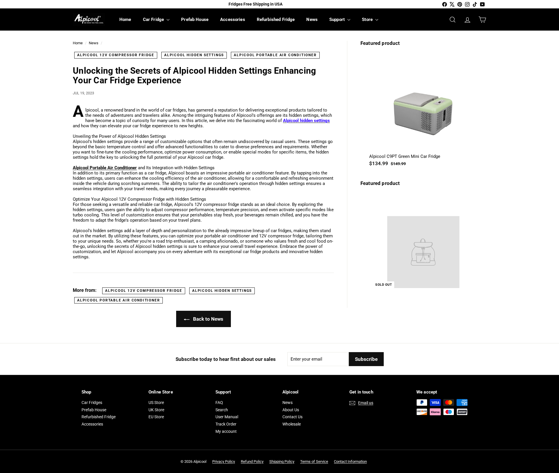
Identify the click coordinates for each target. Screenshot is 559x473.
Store (368, 19)
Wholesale (291, 424)
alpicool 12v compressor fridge (115, 55)
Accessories (232, 19)
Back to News (207, 319)
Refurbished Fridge (276, 19)
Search (221, 409)
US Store (156, 402)
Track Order (225, 424)
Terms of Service (314, 461)
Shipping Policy (281, 461)
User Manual (226, 416)
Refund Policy (252, 461)
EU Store (156, 416)
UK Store (156, 409)
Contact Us (292, 416)
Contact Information (350, 461)
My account (226, 431)
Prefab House (194, 19)
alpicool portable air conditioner (275, 55)
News (312, 19)
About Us (290, 409)
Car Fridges (92, 402)
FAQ (219, 402)
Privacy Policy (223, 461)
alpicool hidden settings (194, 55)
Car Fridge (154, 19)
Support (337, 19)
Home (125, 19)
